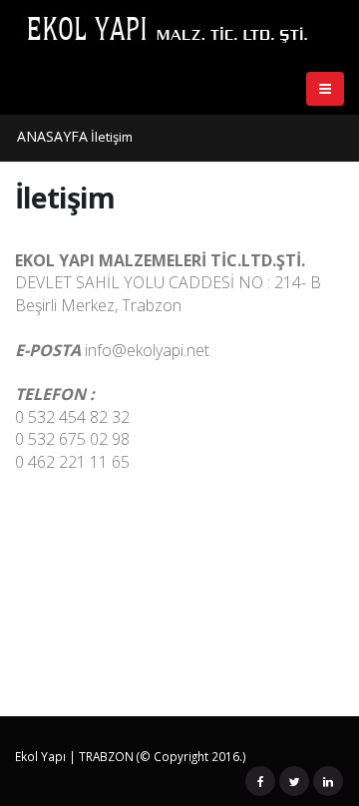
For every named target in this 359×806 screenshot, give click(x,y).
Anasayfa (52, 136)
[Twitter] (294, 781)
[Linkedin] (328, 781)
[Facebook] (260, 781)
